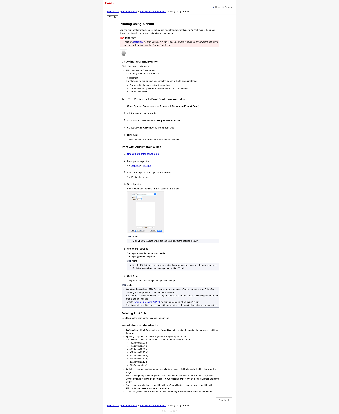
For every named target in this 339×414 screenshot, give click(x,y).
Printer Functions (129, 11)
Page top (222, 400)
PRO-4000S (113, 11)
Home (218, 7)
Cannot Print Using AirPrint (147, 302)
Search (228, 7)
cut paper (147, 166)
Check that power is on (143, 154)
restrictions (138, 42)
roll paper (135, 166)
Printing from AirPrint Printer (153, 11)
